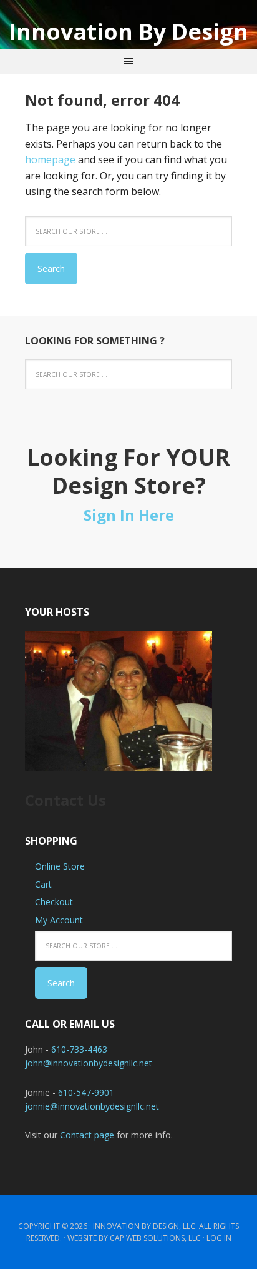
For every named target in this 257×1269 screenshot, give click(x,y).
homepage (50, 159)
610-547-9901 (86, 1092)
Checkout (54, 902)
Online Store (60, 866)
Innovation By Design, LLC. (145, 1226)
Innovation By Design (128, 31)
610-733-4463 (79, 1049)
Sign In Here (129, 514)
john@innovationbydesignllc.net (88, 1063)
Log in (218, 1238)
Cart (43, 884)
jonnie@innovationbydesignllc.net (92, 1106)
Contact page (87, 1135)
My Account (59, 920)
